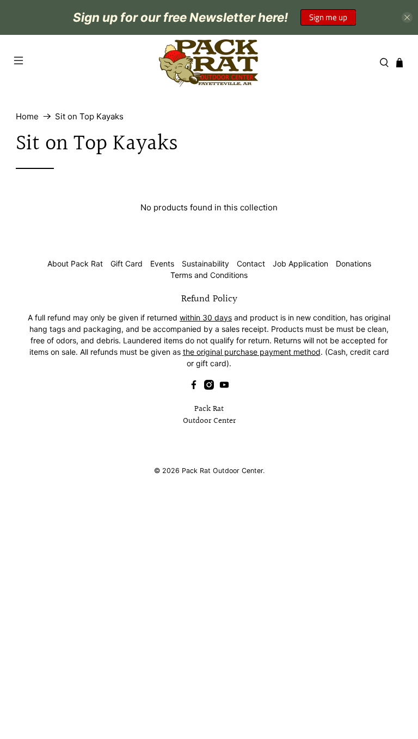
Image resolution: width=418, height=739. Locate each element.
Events (162, 263)
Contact (251, 263)
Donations (353, 263)
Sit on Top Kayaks (89, 116)
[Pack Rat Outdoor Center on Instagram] (209, 386)
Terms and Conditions (209, 275)
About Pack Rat (75, 263)
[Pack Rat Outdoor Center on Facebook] (194, 386)
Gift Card (126, 263)
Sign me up (328, 17)
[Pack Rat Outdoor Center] (209, 63)
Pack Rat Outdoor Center (222, 471)
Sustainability (205, 263)
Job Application (300, 263)
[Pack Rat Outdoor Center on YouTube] (224, 386)
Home (27, 116)
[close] (407, 17)
